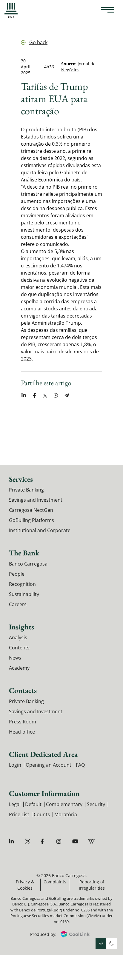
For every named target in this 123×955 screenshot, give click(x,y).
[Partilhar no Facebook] (34, 395)
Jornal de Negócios (78, 67)
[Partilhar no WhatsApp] (56, 395)
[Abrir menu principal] (107, 10)
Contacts (23, 690)
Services (21, 479)
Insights (21, 626)
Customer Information (44, 793)
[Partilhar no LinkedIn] (23, 395)
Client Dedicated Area (43, 754)
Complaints (55, 882)
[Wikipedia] (92, 841)
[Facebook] (44, 841)
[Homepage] (11, 10)
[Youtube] (76, 841)
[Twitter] (28, 841)
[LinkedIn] (12, 841)
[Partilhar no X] (45, 395)
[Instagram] (60, 841)
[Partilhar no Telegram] (66, 395)
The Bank (24, 552)
